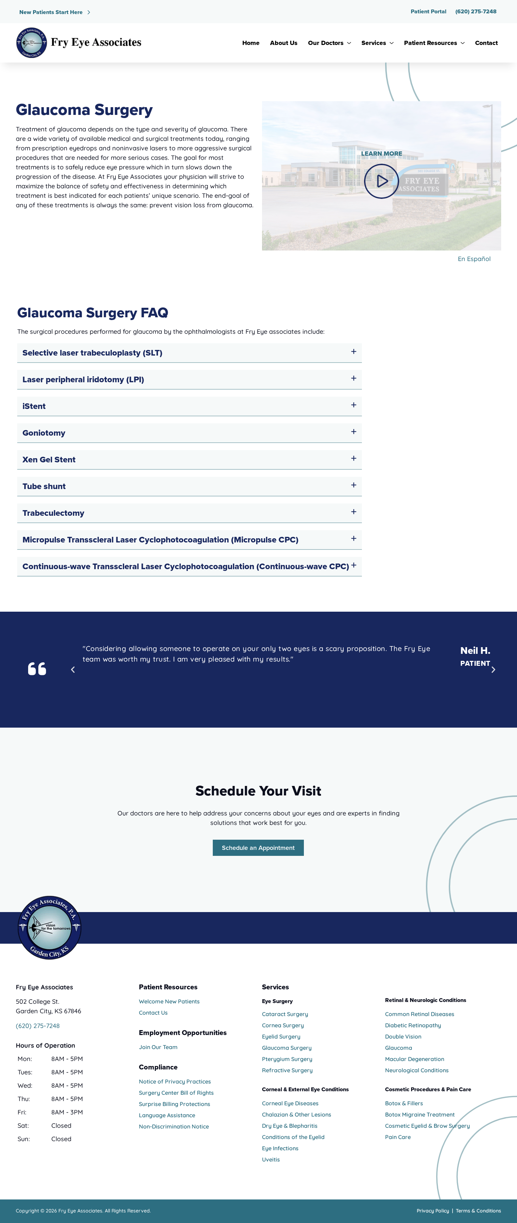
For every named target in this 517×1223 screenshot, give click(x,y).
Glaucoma (398, 1047)
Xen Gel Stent (49, 459)
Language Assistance (167, 1115)
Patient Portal (428, 11)
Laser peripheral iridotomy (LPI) (83, 379)
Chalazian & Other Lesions (296, 1114)
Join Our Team (158, 1046)
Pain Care (398, 1136)
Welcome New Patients (169, 1001)
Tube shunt (44, 486)
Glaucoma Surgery (287, 1047)
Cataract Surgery (285, 1013)
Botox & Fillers (404, 1103)
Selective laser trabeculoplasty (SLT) (92, 352)
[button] (189, 353)
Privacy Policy (433, 1211)
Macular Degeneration (414, 1058)
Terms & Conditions (478, 1211)
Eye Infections (280, 1148)
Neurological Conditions (417, 1070)
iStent (34, 406)
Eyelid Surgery (281, 1036)
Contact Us (153, 1012)
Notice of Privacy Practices (175, 1081)
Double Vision (403, 1036)
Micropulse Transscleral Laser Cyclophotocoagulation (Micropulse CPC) (161, 539)
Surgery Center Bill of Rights (176, 1092)
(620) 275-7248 (476, 11)
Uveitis (271, 1159)
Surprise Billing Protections (174, 1103)
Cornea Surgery (283, 1025)
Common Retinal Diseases (419, 1013)
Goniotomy (44, 433)
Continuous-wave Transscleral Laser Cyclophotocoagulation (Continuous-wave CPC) (186, 566)
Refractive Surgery (287, 1070)
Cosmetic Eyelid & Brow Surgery (427, 1125)
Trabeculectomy (53, 513)
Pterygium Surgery (287, 1058)
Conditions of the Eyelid (293, 1136)
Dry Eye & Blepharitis (290, 1125)
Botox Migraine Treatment (420, 1114)
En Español (474, 259)
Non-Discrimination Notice (174, 1126)
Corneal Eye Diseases (290, 1103)
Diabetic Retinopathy (413, 1025)
